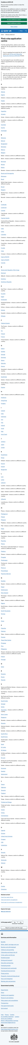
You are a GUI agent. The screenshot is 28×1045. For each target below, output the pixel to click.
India (2, 413)
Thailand (3, 793)
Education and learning (7, 963)
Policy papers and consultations (9, 1000)
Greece (3, 366)
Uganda (3, 830)
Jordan (3, 447)
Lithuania (3, 499)
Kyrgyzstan (4, 469)
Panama (3, 637)
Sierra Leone (4, 714)
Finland (3, 334)
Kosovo (3, 463)
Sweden (3, 771)
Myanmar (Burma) (6, 574)
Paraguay (3, 643)
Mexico (3, 544)
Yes (15, 922)
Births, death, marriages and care (10, 944)
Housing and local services (8, 971)
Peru (2, 646)
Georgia (3, 354)
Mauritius (3, 541)
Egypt (2, 296)
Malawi (3, 517)
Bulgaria (3, 190)
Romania (3, 674)
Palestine (3, 628)
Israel (2, 428)
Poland (3, 656)
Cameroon (4, 207)
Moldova (3, 551)
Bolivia (2, 167)
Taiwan (3, 784)
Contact (17, 1016)
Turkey (3, 812)
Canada (3, 210)
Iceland (3, 410)
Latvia (2, 479)
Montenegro (4, 560)
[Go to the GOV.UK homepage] (6, 31)
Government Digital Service (8, 1022)
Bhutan (3, 164)
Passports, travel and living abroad (10, 976)
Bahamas (3, 138)
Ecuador (3, 293)
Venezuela (3, 860)
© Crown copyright (14, 1041)
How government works (7, 1005)
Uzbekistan (4, 845)
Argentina (3, 111)
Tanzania (3, 790)
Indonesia (3, 416)
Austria (3, 127)
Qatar (2, 667)
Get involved (4, 1008)
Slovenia (3, 723)
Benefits (3, 942)
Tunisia (3, 810)
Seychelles (4, 710)
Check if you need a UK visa (7, 897)
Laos (2, 477)
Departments (4, 990)
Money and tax (5, 973)
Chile (2, 228)
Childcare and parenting (7, 950)
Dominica (3, 279)
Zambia (3, 886)
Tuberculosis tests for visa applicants (9, 899)
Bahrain (3, 141)
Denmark (3, 273)
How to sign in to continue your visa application (11, 902)
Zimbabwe (4, 889)
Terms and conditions (6, 1018)
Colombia (3, 234)
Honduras (3, 397)
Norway (3, 614)
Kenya (2, 457)
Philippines (4, 649)
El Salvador (4, 299)
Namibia (3, 581)
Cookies (12, 1014)
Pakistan (3, 631)
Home (2, 34)
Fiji (1, 331)
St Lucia (3, 758)
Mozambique (4, 571)
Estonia (3, 310)
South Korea (4, 737)
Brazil (2, 179)
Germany (3, 357)
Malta (2, 528)
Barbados (3, 147)
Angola (3, 101)
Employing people (5, 965)
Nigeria (3, 603)
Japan (2, 444)
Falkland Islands (5, 323)
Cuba (2, 251)
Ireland (3, 425)
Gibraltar (3, 363)
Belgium (3, 152)
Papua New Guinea (6, 640)
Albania (3, 92)
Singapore (3, 717)
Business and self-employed (8, 947)
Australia (3, 124)
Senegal (3, 704)
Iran (2, 419)
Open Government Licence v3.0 (9, 1029)
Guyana (3, 387)
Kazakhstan (4, 455)
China (2, 231)
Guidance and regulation (7, 995)
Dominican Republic (6, 282)
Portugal (3, 659)
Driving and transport (6, 960)
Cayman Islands (5, 218)
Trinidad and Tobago (6, 802)
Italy (2, 431)
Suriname (3, 768)
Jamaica (3, 441)
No (21, 922)
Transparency (4, 1003)
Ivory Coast (4, 434)
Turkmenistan (4, 815)
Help (2, 1014)
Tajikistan (3, 787)
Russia (2, 677)
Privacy (7, 1014)
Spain (2, 744)
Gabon (2, 348)
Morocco (3, 568)
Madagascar (4, 514)
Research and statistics (7, 998)
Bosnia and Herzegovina (7, 173)
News (2, 992)
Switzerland (4, 774)
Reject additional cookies (14, 23)
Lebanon (3, 482)
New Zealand (4, 593)
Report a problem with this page (14, 928)
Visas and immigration (7, 978)
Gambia (3, 351)
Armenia (3, 114)
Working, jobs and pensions (8, 981)
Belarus (3, 149)
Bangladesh (4, 144)
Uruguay (3, 839)
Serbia (2, 707)
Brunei (2, 187)
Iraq (2, 422)
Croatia (3, 248)
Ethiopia (3, 316)
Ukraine (3, 833)
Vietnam (3, 863)
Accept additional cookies (14, 19)
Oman (2, 621)
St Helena (3, 750)
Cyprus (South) (5, 260)
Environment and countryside (9, 968)
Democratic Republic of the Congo (10, 270)
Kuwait (3, 466)
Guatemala (4, 377)
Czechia (3, 263)
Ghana (2, 360)
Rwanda (3, 680)
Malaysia (3, 520)
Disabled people (5, 957)
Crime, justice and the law (8, 955)
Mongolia (3, 557)
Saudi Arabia (4, 701)
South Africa (4, 734)
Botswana (3, 176)
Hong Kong (4, 400)
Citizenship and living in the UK (9, 952)
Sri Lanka (3, 747)
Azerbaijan (4, 130)
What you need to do (10, 34)
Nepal (2, 587)
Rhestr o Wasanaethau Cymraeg (9, 1020)
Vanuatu (3, 852)
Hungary (3, 403)
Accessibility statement (7, 1016)
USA (2, 842)
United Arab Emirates (6, 836)
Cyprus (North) (5, 257)
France (3, 337)
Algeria (3, 95)
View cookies (14, 26)
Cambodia (3, 204)
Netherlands (4, 590)
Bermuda (3, 161)
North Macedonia (5, 611)
